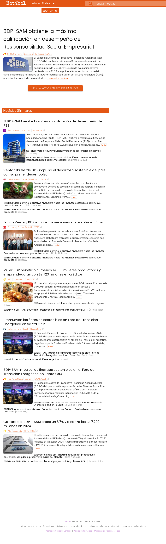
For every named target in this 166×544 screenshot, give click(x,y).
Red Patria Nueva (14, 53)
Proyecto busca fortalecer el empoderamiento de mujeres (70, 303)
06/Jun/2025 (33, 227)
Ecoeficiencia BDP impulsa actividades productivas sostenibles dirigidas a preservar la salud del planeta (49, 456)
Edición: (42, 3)
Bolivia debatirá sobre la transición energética (33, 359)
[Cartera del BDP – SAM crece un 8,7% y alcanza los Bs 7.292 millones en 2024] (37, 431)
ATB (9, 279)
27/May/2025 (29, 279)
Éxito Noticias (14, 130)
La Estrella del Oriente (17, 179)
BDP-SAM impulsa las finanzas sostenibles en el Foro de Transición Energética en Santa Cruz (66, 354)
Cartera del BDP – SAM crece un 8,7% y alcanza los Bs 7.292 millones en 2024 (51, 423)
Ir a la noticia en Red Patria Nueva (55, 88)
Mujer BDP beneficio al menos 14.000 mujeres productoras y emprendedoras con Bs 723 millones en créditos (52, 272)
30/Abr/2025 (35, 329)
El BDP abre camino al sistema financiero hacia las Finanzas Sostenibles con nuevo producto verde (52, 204)
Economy (12, 227)
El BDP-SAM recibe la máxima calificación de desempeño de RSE (52, 123)
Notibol (16, 3)
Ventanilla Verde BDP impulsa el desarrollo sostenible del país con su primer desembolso (54, 172)
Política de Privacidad (83, 530)
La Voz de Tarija (14, 329)
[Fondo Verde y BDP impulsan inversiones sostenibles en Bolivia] (41, 227)
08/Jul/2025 (37, 130)
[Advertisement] (83, 16)
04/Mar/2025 (29, 431)
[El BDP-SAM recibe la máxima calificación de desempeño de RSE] (44, 130)
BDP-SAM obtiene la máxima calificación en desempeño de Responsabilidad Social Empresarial (48, 38)
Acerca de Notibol (54, 530)
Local (31, 179)
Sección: (45, 11)
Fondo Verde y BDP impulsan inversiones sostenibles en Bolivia (65, 150)
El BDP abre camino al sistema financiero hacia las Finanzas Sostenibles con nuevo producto (52, 211)
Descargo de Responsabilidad (107, 530)
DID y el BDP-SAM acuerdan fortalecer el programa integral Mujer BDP (47, 309)
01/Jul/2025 (41, 179)
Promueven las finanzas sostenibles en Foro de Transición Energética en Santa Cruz (50, 322)
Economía (28, 53)
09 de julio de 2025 (43, 53)
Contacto (67, 530)
